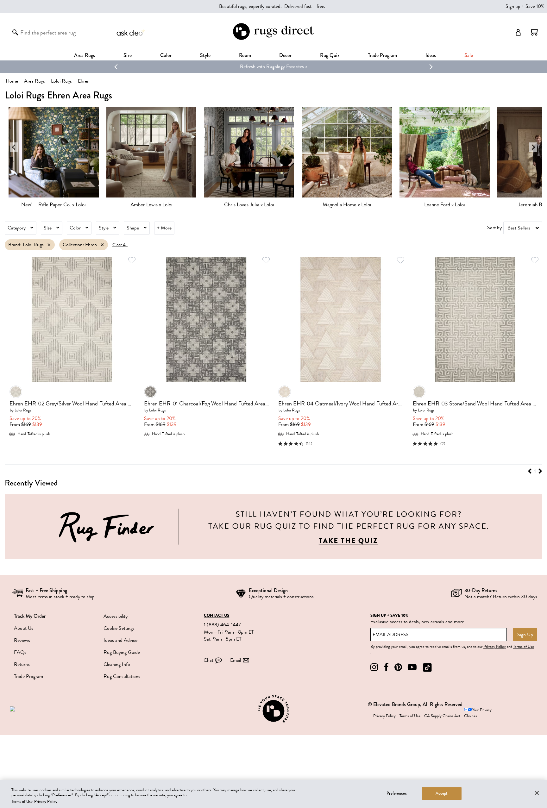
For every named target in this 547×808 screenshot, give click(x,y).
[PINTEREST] (398, 667)
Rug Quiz (329, 55)
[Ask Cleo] (131, 32)
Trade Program (382, 55)
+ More (164, 228)
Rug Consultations (122, 676)
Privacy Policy (494, 646)
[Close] (537, 793)
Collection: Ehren (80, 244)
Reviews (22, 640)
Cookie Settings (119, 628)
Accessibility (116, 616)
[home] (273, 39)
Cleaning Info (117, 664)
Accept (442, 793)
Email (235, 660)
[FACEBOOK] (386, 667)
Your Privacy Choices (478, 713)
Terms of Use (523, 646)
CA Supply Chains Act (442, 716)
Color (75, 228)
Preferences (396, 793)
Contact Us (216, 615)
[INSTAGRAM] (374, 667)
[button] (534, 32)
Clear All (120, 244)
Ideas (430, 55)
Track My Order (30, 616)
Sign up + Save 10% (525, 6)
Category (17, 228)
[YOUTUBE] (412, 667)
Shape (133, 228)
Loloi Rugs (61, 81)
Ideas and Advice (120, 640)
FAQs (20, 652)
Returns (22, 664)
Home (12, 81)
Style (205, 55)
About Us (23, 628)
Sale (468, 55)
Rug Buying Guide (122, 652)
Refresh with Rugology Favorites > (273, 66)
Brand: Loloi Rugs (26, 244)
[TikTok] (427, 667)
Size (48, 228)
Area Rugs (84, 55)
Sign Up (525, 634)
